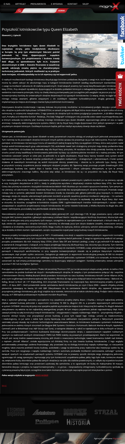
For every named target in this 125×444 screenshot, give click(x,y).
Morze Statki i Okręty (75, 412)
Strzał (106, 412)
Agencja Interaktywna (103, 438)
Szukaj (62, 9)
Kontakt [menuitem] (72, 3)
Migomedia (117, 438)
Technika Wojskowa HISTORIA (78, 422)
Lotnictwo (44, 412)
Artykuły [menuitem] (20, 3)
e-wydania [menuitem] (57, 3)
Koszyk (120, 90)
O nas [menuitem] (7, 3)
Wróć (4, 385)
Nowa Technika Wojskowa (16, 412)
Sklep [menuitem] (85, 3)
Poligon (46, 422)
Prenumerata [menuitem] (38, 3)
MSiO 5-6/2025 (41, 375)
